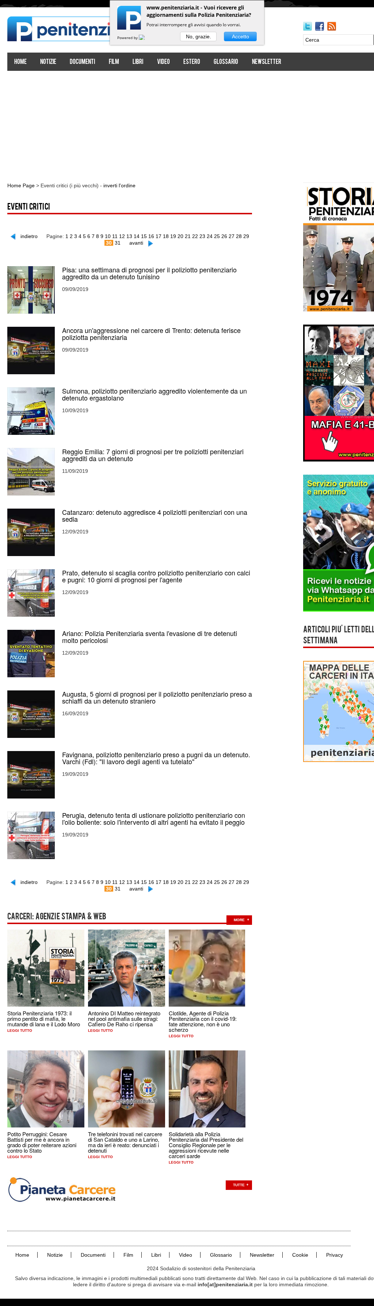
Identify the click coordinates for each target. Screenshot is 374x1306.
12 (122, 236)
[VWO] (146, 37)
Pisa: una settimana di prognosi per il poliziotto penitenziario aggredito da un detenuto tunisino (149, 273)
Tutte (239, 1185)
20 (180, 236)
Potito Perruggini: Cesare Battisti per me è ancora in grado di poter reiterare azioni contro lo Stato (41, 1142)
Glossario (226, 62)
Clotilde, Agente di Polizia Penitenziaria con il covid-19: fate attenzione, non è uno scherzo (203, 1021)
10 (108, 236)
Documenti (82, 62)
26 (224, 236)
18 (166, 236)
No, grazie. (198, 36)
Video (163, 62)
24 (210, 236)
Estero (191, 62)
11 (115, 236)
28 (239, 236)
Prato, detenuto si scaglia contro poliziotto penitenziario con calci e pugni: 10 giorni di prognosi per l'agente (156, 576)
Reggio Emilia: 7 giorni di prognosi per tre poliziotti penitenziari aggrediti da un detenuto (153, 455)
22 (195, 236)
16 (151, 236)
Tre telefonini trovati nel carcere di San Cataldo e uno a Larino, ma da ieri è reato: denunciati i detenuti (125, 1142)
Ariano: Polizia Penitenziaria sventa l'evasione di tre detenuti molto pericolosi (149, 636)
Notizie (48, 62)
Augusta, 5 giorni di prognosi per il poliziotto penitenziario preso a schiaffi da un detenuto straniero (157, 697)
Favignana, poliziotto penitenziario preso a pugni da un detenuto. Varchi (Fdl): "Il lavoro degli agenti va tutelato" (156, 758)
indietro (29, 236)
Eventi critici (28, 207)
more (239, 920)
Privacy (334, 1255)
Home (20, 62)
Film (114, 62)
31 (118, 243)
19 (173, 236)
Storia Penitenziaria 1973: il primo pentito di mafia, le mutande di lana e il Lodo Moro (43, 1018)
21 (188, 236)
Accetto (240, 36)
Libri (138, 62)
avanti (136, 243)
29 (246, 236)
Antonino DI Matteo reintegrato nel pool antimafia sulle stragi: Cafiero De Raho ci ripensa (124, 1018)
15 (144, 236)
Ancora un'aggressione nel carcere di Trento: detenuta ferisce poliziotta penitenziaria (151, 333)
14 (137, 236)
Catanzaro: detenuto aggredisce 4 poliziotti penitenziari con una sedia (154, 515)
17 (158, 236)
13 (129, 236)
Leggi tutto (19, 1031)
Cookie (300, 1255)
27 (231, 236)
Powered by (128, 37)
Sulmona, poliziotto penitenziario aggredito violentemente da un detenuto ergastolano (154, 394)
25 (217, 236)
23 (202, 236)
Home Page (21, 185)
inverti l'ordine (119, 185)
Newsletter (266, 62)
